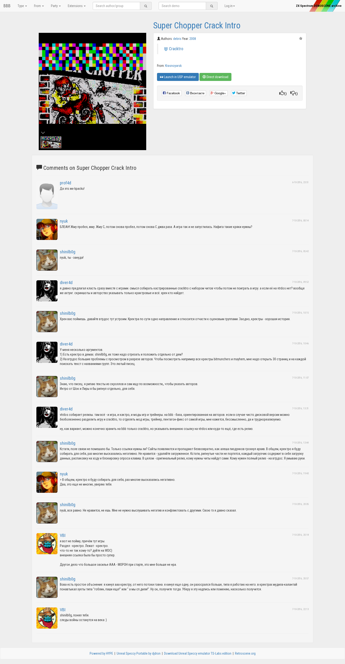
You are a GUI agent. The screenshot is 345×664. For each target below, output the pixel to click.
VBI (62, 535)
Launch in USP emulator (179, 77)
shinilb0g (67, 251)
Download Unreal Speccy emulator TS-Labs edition (197, 653)
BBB (7, 5)
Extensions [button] (75, 6)
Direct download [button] (217, 77)
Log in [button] (229, 6)
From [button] (38, 6)
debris (177, 39)
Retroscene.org (245, 653)
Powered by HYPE (101, 653)
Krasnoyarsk (173, 66)
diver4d (66, 282)
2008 (192, 39)
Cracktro (176, 48)
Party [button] (54, 6)
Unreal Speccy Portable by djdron (139, 653)
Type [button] (21, 6)
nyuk (64, 221)
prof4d (65, 182)
